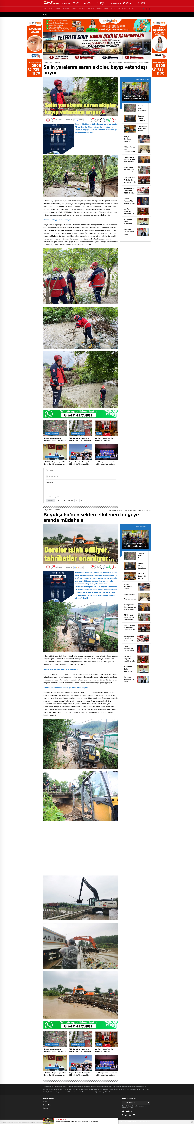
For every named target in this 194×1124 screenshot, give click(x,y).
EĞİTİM (99, 9)
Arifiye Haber (47, 62)
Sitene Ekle (47, 1105)
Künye (45, 1102)
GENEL (74, 9)
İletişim (45, 1108)
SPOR (106, 9)
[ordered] (69, 500)
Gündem (57, 62)
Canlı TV (77, 3)
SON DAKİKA (47, 9)
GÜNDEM (66, 9)
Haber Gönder (143, 3)
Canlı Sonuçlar (129, 3)
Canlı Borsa (89, 3)
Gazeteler (67, 3)
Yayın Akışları (102, 3)
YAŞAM (131, 9)
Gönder (50, 500)
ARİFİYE (57, 9)
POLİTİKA (82, 9)
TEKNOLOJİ (122, 9)
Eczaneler (117, 3)
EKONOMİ (91, 9)
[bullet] (71, 500)
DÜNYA (113, 9)
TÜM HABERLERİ (141, 79)
